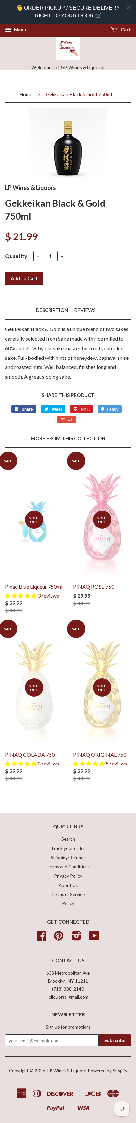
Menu (19, 29)
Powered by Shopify (107, 1070)
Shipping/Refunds (68, 857)
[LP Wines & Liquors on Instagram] (76, 938)
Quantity (16, 256)
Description (52, 310)
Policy (68, 903)
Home (25, 94)
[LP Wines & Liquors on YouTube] (94, 938)
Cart (125, 29)
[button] (21, 595)
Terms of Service (68, 894)
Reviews (85, 310)
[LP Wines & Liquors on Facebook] (41, 938)
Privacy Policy (68, 876)
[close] (129, 7)
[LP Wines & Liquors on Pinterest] (59, 938)
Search (68, 839)
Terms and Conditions (68, 866)
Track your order (68, 848)
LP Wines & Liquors (66, 1070)
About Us (68, 885)
